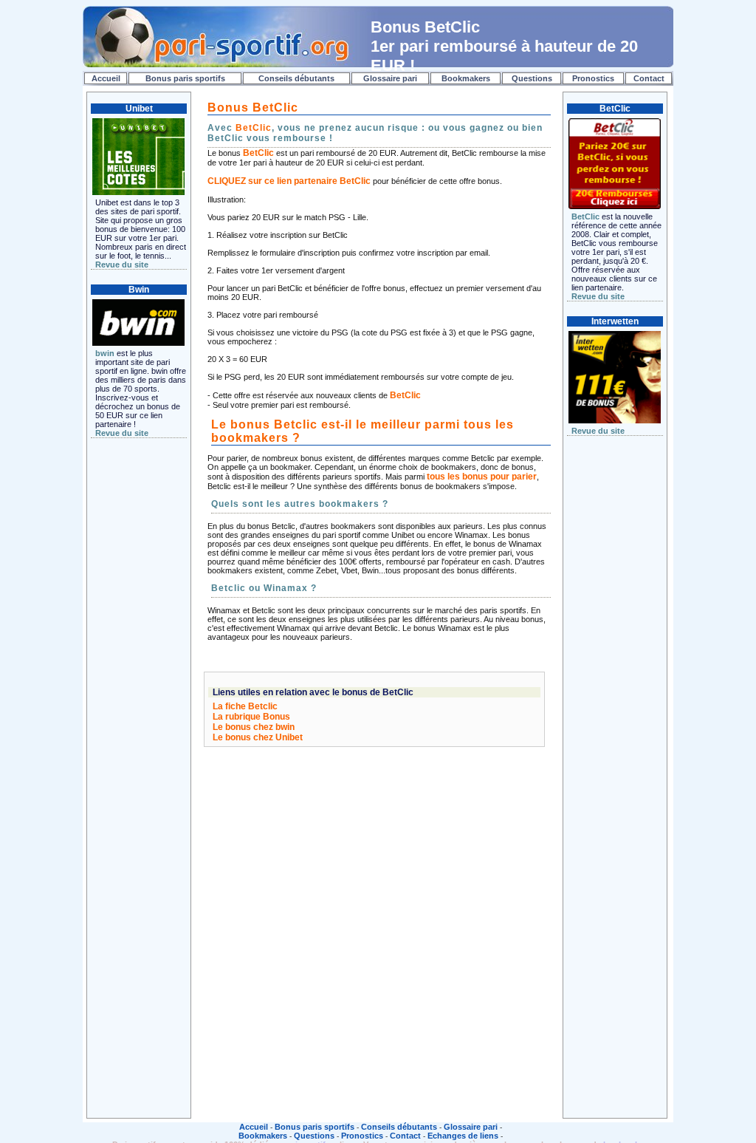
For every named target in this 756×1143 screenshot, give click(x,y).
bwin (104, 353)
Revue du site (121, 264)
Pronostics (593, 78)
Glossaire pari (390, 78)
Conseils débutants (296, 78)
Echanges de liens (462, 1135)
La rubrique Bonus (251, 717)
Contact (648, 78)
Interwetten (615, 321)
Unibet (139, 108)
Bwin (138, 289)
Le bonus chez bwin (254, 727)
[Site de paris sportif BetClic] (614, 164)
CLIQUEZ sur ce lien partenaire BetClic (289, 181)
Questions (532, 78)
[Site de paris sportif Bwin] (138, 322)
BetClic (254, 128)
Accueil (106, 78)
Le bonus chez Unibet (258, 737)
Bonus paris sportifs (185, 78)
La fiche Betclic (245, 706)
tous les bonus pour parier (482, 476)
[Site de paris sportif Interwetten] (614, 377)
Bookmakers (465, 78)
